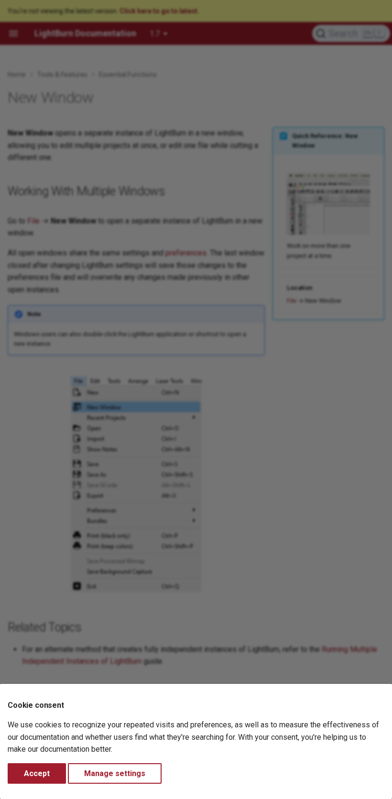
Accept (37, 773)
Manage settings (114, 773)
